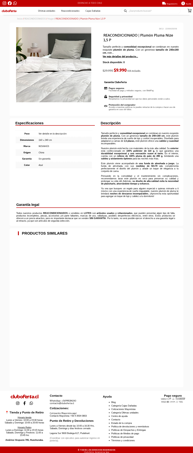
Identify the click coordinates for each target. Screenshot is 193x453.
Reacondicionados (70, 11)
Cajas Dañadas (93, 11)
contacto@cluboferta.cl (62, 403)
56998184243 (69, 400)
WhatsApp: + (56, 400)
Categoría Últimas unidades (125, 412)
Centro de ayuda (119, 416)
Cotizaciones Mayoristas (123, 409)
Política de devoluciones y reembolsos (130, 426)
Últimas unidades (46, 11)
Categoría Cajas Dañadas (124, 405)
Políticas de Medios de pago (125, 433)
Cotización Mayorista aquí (63, 413)
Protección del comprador (122, 105)
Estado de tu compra (121, 423)
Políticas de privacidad (122, 437)
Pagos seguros (116, 88)
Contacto (115, 419)
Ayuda (188, 4)
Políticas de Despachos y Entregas (128, 430)
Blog (113, 402)
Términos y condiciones (123, 440)
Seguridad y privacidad (121, 96)
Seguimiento (172, 4)
